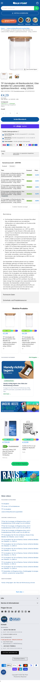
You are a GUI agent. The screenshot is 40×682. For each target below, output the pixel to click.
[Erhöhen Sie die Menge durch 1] (17, 113)
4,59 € (37, 200)
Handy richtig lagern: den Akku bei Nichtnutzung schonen (18, 582)
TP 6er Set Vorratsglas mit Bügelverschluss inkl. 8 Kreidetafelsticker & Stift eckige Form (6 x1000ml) (15, 522)
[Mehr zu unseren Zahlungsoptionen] (18, 131)
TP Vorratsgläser (6, 509)
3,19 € (37, 175)
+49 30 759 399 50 (9, 630)
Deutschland (19, 659)
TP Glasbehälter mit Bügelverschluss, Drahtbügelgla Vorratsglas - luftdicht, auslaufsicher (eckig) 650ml (19, 572)
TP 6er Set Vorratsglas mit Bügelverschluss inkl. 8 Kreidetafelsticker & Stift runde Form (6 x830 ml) (15, 531)
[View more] (20, 409)
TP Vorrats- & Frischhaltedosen (10, 506)
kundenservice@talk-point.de (10, 634)
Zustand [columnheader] (29, 170)
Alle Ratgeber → (34, 357)
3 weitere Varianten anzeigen (20, 206)
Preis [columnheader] (36, 170)
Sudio (23, 452)
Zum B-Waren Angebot (20, 464)
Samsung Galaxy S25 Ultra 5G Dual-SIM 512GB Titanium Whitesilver (9, 452)
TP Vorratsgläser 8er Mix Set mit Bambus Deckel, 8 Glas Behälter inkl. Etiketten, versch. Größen (17, 536)
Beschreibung (7, 214)
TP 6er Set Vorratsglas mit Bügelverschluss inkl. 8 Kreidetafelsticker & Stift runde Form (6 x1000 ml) (15, 527)
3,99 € (37, 187)
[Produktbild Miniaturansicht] (4, 76)
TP (3, 349)
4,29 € (37, 194)
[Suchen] (36, 8)
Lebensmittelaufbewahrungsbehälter (18, 28)
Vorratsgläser (5, 504)
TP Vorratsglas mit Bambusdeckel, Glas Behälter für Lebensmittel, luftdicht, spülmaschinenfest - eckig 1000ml (10, 341)
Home (3, 28)
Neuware (12, 166)
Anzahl (3, 109)
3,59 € (37, 181)
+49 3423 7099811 (9, 646)
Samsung (4, 457)
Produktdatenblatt (14, 446)
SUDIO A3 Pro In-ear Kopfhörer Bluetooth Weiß (28, 447)
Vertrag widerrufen (10, 652)
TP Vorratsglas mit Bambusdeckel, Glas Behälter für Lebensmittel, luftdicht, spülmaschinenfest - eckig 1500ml (29, 341)
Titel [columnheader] (2, 170)
